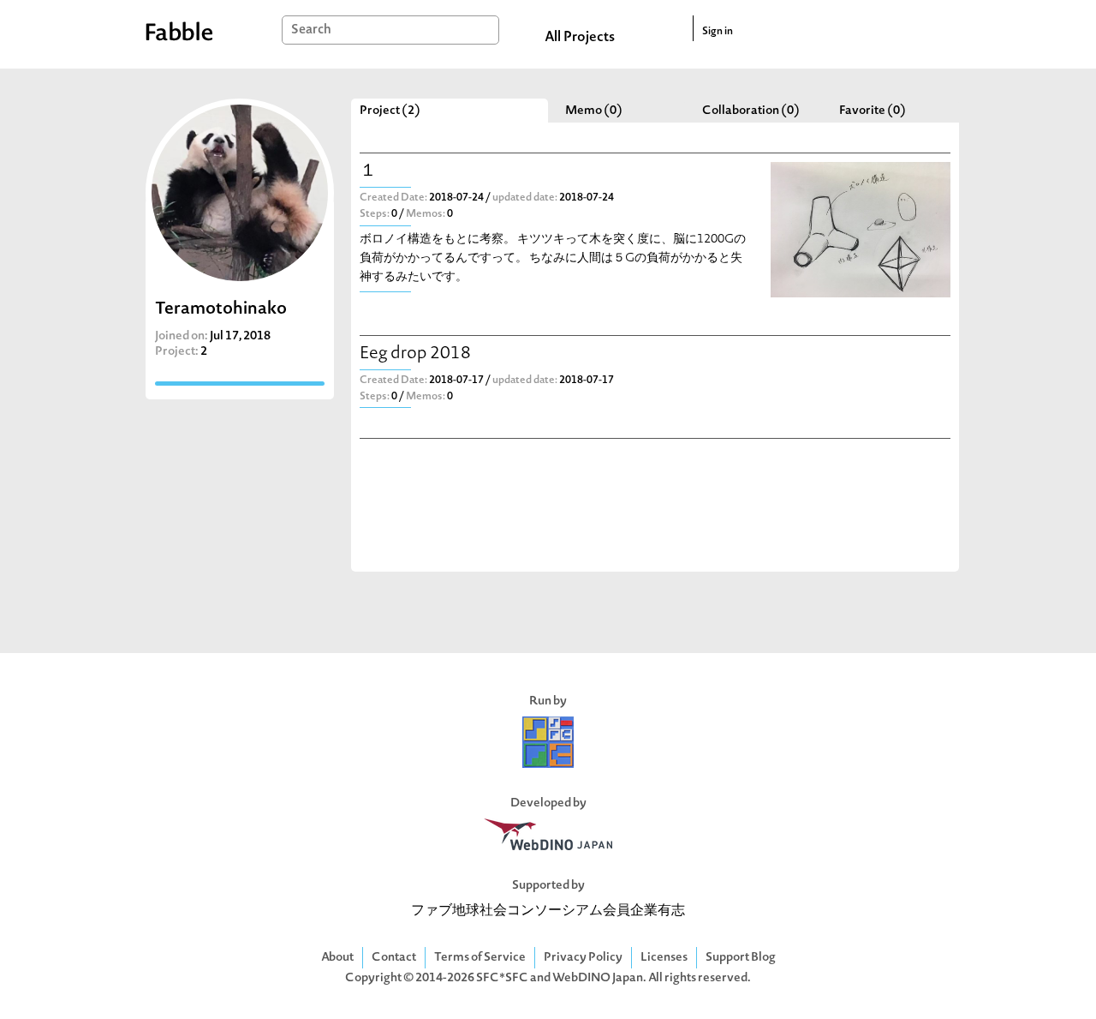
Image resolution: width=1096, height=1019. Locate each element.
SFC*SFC (502, 978)
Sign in (717, 32)
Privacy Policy (583, 957)
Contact (394, 957)
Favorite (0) (872, 111)
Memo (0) (593, 111)
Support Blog (741, 957)
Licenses (664, 957)
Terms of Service (480, 957)
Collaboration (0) (751, 111)
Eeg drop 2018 (415, 354)
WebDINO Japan (597, 978)
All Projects (580, 38)
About (337, 957)
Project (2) (390, 111)
